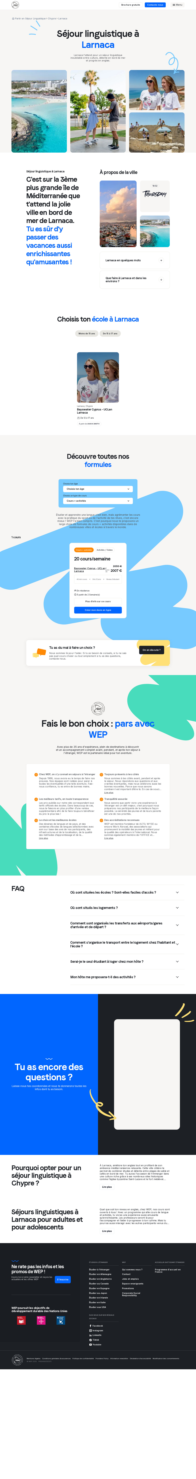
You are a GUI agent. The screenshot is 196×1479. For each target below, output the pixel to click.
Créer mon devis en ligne (98, 610)
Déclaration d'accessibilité (140, 1358)
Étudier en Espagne (99, 1288)
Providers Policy (102, 1358)
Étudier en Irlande (98, 1297)
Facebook (98, 1326)
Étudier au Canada (99, 1283)
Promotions (128, 1288)
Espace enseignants (132, 1283)
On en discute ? (152, 650)
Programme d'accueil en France (168, 1270)
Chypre (52, 18)
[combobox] (98, 489)
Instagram (98, 1330)
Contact (126, 1274)
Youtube (97, 1344)
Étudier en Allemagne (100, 1274)
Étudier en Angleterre (100, 1279)
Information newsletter (119, 1358)
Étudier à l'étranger (99, 1269)
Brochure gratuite (130, 5)
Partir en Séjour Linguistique (30, 18)
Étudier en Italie (97, 1302)
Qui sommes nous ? (132, 1269)
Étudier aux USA (97, 1307)
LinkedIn (97, 1335)
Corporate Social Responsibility (131, 1294)
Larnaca (62, 18)
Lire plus (108, 792)
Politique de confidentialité (83, 1358)
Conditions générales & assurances (56, 1358)
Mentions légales (33, 1358)
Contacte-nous (155, 5)
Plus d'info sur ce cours (98, 601)
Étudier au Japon (98, 1293)
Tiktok (96, 1340)
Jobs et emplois (130, 1279)
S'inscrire (62, 1279)
